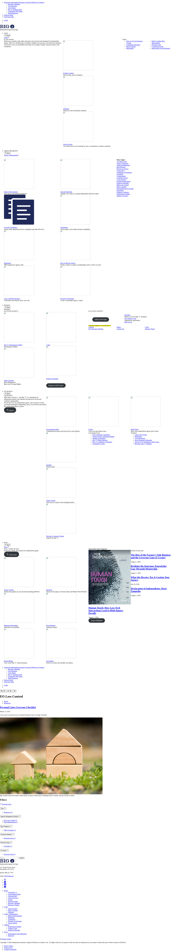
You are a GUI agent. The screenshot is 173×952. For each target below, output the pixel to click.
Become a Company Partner (55, 536)
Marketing (11, 917)
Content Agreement (10, 949)
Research (49, 590)
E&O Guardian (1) (10, 830)
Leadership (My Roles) (15, 11)
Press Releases (50, 625)
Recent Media (8, 661)
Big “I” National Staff (15, 9)
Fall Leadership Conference (101, 435)
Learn (6, 37)
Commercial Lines (157, 46)
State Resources (13, 13)
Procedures (120, 190)
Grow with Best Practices (12, 299)
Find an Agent (8, 15)
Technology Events (99, 444)
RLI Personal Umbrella (96, 329)
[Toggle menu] (9, 691)
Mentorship (130, 48)
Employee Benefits (123, 183)
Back (8, 35)
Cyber (48, 345)
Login (6, 20)
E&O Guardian (121, 187)
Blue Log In (128, 322)
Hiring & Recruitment (11, 192)
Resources (7, 703)
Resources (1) (8, 812)
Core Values (12, 8)
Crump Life (120, 329)
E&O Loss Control (123, 185)
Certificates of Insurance (124, 172)
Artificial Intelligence (123, 165)
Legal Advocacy (13, 898)
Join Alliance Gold (130, 318)
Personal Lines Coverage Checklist (18, 707)
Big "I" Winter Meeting (100, 440)
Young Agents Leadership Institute (103, 436)
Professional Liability (123, 194)
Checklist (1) (8, 846)
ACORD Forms (122, 161)
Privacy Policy (8, 946)
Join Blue (127, 315)
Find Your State (9, 17)
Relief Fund (134, 429)
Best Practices (121, 167)
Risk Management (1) (11, 822)
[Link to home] (7, 28)
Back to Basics (131, 46)
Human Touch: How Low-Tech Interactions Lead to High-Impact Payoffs (106, 610)
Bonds (119, 327)
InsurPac (49, 465)
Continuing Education (133, 45)
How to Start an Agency (68, 263)
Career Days (121, 171)
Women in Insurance (99, 438)
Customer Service (122, 178)
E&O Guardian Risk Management (158, 42)
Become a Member (14, 4)
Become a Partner (13, 905)
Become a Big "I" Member (143, 444)
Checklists (120, 174)
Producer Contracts (123, 192)
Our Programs (12, 6)
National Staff (12, 896)
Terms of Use (8, 947)
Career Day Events (141, 435)
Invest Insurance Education (143, 440)
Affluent (91, 327)
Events (91, 429)
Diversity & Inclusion (67, 299)
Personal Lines (156, 45)
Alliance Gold (12, 928)
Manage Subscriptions (11, 625)
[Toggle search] (3, 691)
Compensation (121, 176)
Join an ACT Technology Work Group (147, 442)
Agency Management (11, 155)
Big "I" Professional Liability (13, 345)
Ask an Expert (67, 144)
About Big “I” (12, 892)
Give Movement (140, 438)
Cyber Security (121, 179)
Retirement (7, 263)
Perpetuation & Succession (125, 189)
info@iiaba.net (9, 876)
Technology (64, 227)
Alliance (6, 925)
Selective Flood (150, 329)
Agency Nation (9, 590)
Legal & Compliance (10, 227)
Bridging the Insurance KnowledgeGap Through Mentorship (149, 567)
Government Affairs (52, 429)
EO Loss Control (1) (10, 820)
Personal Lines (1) (10, 838)
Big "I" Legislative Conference (102, 442)
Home (6, 701)
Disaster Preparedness (123, 181)
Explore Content (68, 73)
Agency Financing (122, 163)
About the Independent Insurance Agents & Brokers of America (24, 2)
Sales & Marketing (66, 192)
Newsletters (50, 661)
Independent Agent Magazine (161, 48)
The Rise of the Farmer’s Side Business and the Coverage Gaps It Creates (151, 556)
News (6, 547)
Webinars (66, 109)
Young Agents (50, 500)
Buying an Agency (123, 169)
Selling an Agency (122, 196)
